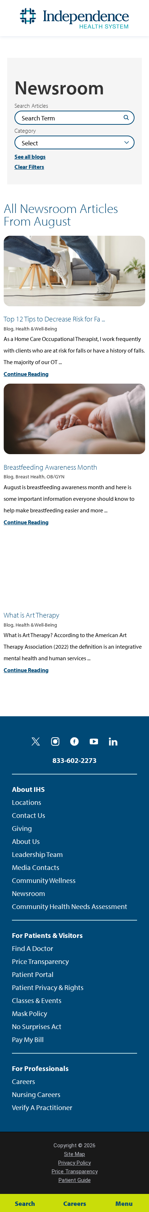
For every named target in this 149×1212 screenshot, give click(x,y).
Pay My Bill (28, 1039)
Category (25, 130)
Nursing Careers (36, 1094)
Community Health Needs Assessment (69, 906)
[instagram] (55, 741)
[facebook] (74, 741)
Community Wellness (44, 880)
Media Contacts (35, 867)
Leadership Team (37, 854)
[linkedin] (113, 741)
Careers (23, 1081)
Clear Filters (29, 166)
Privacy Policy (74, 1163)
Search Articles (31, 105)
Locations (26, 802)
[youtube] (94, 741)
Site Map (74, 1154)
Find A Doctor (32, 948)
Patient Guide (75, 1180)
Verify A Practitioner (42, 1107)
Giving (22, 828)
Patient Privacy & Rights (48, 987)
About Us (26, 841)
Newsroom (28, 893)
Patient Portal (33, 974)
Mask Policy (29, 1013)
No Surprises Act (36, 1026)
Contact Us (28, 815)
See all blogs (30, 156)
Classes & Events (36, 1000)
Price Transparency (40, 961)
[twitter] (35, 741)
